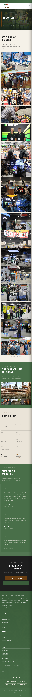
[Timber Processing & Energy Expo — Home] (6, 6)
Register (4, 617)
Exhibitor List (5, 637)
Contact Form (5, 650)
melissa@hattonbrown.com (8, 661)
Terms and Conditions (10, 695)
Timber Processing (11, 681)
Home (4, 11)
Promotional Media (6, 640)
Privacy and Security (22, 695)
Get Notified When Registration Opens (16, 583)
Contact (4, 627)
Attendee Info (5, 622)
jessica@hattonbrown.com (8, 667)
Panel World (22, 681)
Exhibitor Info (5, 635)
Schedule (4, 625)
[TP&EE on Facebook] (3, 670)
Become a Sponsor (6, 643)
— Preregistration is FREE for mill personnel (16, 1)
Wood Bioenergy (10, 684)
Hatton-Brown (22, 684)
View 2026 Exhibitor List (15, 578)
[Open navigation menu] (29, 6)
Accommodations (6, 619)
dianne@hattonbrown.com (7, 656)
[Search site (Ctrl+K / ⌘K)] (26, 6)
